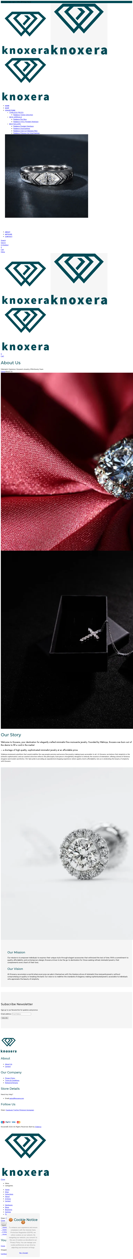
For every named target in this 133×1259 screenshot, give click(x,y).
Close (3, 1179)
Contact (8, 1066)
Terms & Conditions (12, 1080)
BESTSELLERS (15, 124)
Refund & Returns (11, 1083)
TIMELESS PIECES (16, 112)
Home (3, 371)
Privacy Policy (10, 1078)
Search (4, 1225)
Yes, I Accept (23, 1253)
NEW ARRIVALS (15, 117)
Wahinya (38, 1127)
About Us (8, 1064)
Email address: (6, 1014)
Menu (3, 252)
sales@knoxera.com (16, 1098)
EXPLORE (8, 230)
